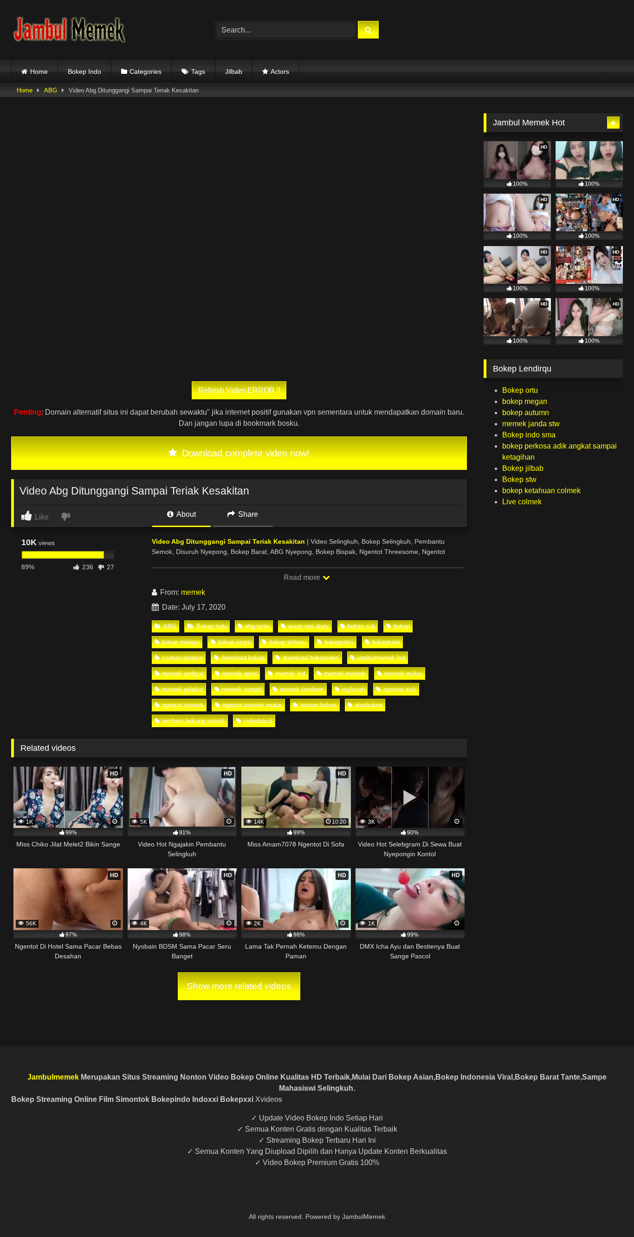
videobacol (258, 720)
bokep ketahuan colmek (541, 491)
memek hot (290, 673)
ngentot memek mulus (252, 705)
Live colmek (522, 502)
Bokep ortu (520, 390)
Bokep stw (519, 479)
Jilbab (233, 71)
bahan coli (361, 626)
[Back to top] (605, 1209)
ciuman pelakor (182, 657)
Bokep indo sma (529, 435)
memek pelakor (182, 689)
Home (39, 71)
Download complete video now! (244, 453)
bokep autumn (525, 413)
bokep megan (524, 401)
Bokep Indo (84, 71)
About (185, 514)
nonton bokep (318, 705)
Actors (280, 71)
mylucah (353, 689)
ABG (50, 90)
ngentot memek (183, 705)
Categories (145, 71)
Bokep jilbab (522, 468)
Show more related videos (239, 986)
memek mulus (403, 673)
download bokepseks (311, 657)
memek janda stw (531, 424)
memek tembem (301, 689)
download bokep (243, 657)
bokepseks (339, 641)
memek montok (345, 673)
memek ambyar (183, 673)
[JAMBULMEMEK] (69, 29)
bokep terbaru (287, 641)
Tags (198, 71)
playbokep (368, 705)
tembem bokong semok (193, 720)
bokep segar (234, 641)
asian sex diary (308, 626)
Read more (303, 577)
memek (193, 592)
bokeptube (386, 641)
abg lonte (257, 626)
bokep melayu (181, 641)
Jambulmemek (53, 1077)
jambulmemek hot (381, 657)
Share (247, 514)
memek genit (239, 673)
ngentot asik (399, 689)
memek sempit (242, 689)
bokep (402, 626)
